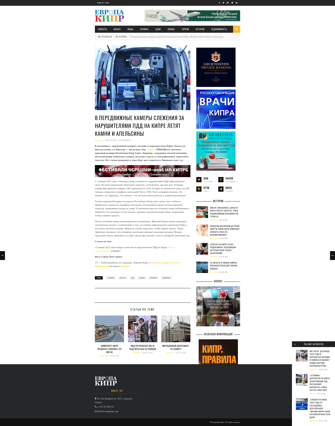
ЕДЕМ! (158, 29)
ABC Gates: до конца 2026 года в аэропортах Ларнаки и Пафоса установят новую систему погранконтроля (320, 358)
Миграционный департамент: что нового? (175, 347)
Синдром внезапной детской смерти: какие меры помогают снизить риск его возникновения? (225, 230)
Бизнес (117, 29)
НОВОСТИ (102, 29)
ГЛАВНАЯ (106, 36)
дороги (122, 278)
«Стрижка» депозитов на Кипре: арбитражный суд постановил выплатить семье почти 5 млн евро (320, 383)
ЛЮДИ (130, 29)
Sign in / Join (103, 2)
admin (222, 422)
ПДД (132, 278)
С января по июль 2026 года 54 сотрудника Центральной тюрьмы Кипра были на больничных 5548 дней (320, 408)
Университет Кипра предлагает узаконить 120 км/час (109, 349)
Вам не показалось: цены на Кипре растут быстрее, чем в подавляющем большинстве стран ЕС (224, 212)
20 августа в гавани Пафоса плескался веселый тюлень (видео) (224, 265)
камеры (111, 278)
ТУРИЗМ (185, 29)
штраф (142, 278)
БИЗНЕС (313, 394)
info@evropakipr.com (108, 411)
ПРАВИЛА (144, 29)
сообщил (151, 149)
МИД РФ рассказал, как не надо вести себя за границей (142, 347)
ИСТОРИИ (200, 29)
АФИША (171, 29)
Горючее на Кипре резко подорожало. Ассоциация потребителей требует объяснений (223, 249)
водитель (166, 278)
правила (153, 278)
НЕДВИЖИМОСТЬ (219, 29)
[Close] (295, 344)
